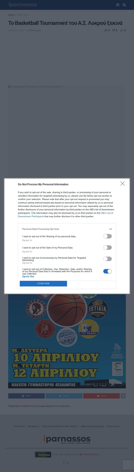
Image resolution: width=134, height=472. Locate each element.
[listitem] (67, 229)
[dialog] (67, 236)
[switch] (107, 236)
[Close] (123, 185)
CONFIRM (43, 283)
